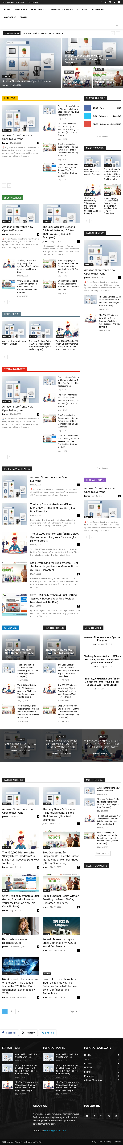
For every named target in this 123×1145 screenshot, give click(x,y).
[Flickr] (101, 1116)
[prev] (113, 33)
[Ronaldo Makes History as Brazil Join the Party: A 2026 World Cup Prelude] (61, 926)
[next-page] (9, 185)
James (5, 143)
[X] (110, 2)
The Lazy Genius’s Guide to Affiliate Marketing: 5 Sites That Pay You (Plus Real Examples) (112, 174)
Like (119, 108)
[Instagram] (105, 2)
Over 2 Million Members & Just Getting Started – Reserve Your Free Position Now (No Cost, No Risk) (68, 170)
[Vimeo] (114, 2)
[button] (117, 25)
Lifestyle (69, 72)
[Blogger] (87, 1116)
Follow (117, 116)
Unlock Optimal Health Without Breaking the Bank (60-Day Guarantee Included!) (61, 899)
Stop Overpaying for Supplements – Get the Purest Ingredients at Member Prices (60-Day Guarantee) (68, 150)
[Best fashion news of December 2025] (20, 926)
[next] (118, 33)
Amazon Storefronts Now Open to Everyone (43, 33)
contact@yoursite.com (55, 1130)
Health (99, 69)
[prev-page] (4, 185)
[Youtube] (119, 2)
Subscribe (116, 124)
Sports (46, 934)
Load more (101, 853)
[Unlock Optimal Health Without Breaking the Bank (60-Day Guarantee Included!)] (49, 284)
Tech (5, 974)
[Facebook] (101, 2)
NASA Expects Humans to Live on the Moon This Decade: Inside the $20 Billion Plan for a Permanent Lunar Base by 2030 (20, 986)
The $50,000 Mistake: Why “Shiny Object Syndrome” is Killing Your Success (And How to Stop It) (69, 129)
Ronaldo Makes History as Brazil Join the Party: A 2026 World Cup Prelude (60, 943)
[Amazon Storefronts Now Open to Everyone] (30, 63)
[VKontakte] (116, 1116)
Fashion (7, 77)
